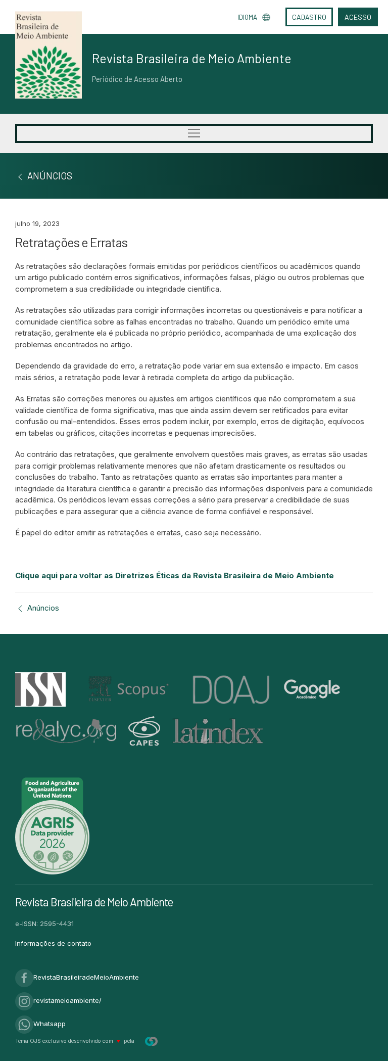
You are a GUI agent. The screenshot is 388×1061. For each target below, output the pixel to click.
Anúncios (42, 608)
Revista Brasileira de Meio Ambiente (192, 58)
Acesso (358, 17)
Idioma (247, 17)
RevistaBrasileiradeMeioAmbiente (86, 977)
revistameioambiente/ (67, 1000)
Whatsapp (49, 1024)
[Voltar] (20, 175)
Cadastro (309, 17)
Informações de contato (53, 943)
